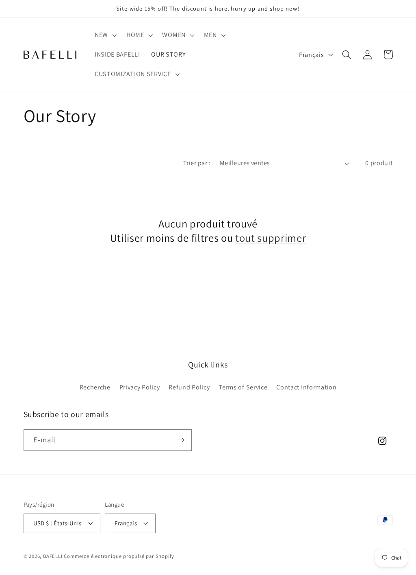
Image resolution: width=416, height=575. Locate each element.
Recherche (95, 387)
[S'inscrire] (181, 440)
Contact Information (306, 387)
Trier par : (196, 163)
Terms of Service (243, 387)
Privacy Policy (139, 387)
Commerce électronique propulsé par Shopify (119, 556)
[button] (105, 35)
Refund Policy (189, 387)
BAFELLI (53, 556)
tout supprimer (270, 238)
